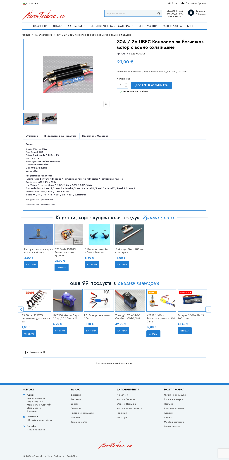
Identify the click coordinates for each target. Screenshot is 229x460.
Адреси (168, 412)
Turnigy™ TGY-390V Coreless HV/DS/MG (127, 317)
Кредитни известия (174, 408)
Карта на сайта (79, 421)
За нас (74, 403)
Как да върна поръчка (129, 408)
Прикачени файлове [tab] (95, 136)
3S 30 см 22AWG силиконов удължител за (36, 318)
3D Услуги (122, 417)
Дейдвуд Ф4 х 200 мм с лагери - (129, 250)
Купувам (31, 264)
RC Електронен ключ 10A (97, 317)
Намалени (122, 394)
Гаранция (122, 412)
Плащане (76, 408)
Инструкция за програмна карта (40, 204)
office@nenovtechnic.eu (39, 420)
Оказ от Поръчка (126, 403)
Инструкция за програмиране (39, 199)
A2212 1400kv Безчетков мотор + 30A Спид (160, 318)
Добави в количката (151, 85)
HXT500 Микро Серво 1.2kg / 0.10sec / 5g (66, 317)
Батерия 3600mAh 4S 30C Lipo (191, 317)
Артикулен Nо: (123, 53)
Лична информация (175, 394)
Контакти (75, 417)
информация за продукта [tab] (60, 136)
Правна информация (82, 412)
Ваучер (168, 417)
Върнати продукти (173, 399)
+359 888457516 (36, 429)
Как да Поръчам (126, 399)
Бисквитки (76, 399)
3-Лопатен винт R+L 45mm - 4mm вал (97, 250)
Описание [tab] (32, 136)
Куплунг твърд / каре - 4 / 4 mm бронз (38, 250)
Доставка (76, 394)
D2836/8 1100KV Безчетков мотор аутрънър (65, 252)
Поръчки (169, 403)
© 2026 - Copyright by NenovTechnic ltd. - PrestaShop (50, 456)
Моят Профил (174, 389)
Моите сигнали (172, 426)
